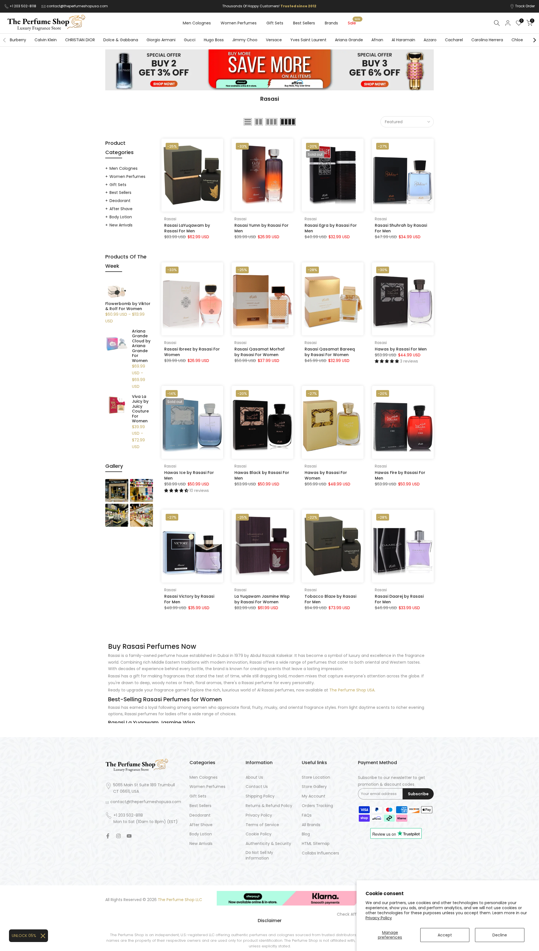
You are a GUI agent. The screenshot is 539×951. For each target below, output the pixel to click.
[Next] (534, 40)
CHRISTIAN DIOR (80, 40)
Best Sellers (304, 23)
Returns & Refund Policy (269, 805)
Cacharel (454, 40)
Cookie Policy (258, 834)
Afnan (377, 40)
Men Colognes (197, 23)
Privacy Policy (379, 918)
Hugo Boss (214, 40)
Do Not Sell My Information (259, 855)
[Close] (43, 936)
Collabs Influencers (320, 853)
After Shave (121, 209)
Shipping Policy (260, 796)
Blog (306, 834)
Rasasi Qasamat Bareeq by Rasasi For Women (330, 352)
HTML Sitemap (316, 843)
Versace (274, 40)
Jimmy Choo (244, 40)
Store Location (316, 777)
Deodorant (120, 200)
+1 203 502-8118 (23, 6)
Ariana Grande (349, 40)
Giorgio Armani (161, 40)
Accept (445, 935)
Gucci (189, 40)
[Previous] (5, 40)
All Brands (311, 825)
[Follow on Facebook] (107, 836)
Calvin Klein (46, 40)
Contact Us (257, 786)
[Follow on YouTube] (129, 836)
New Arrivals (121, 225)
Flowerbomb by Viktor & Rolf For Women (127, 306)
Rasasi (170, 219)
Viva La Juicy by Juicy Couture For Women (140, 409)
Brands (331, 23)
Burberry (18, 40)
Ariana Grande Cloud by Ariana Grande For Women (141, 346)
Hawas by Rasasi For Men (401, 349)
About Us (254, 777)
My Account (313, 796)
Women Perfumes (239, 23)
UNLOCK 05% (24, 935)
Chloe (517, 40)
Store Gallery (314, 786)
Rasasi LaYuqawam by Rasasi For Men (187, 228)
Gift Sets (274, 23)
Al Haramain (403, 40)
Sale (354, 23)
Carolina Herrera (487, 40)
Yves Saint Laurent (308, 40)
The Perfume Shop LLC (180, 899)
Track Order (525, 6)
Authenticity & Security (268, 843)
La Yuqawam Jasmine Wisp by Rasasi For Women (262, 599)
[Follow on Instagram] (118, 836)
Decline (499, 935)
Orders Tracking (317, 805)
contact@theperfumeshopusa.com (77, 6)
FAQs (307, 815)
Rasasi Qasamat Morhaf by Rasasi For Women (259, 352)
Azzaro (430, 40)
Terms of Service (262, 825)
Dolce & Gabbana (120, 40)
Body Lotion (120, 217)
